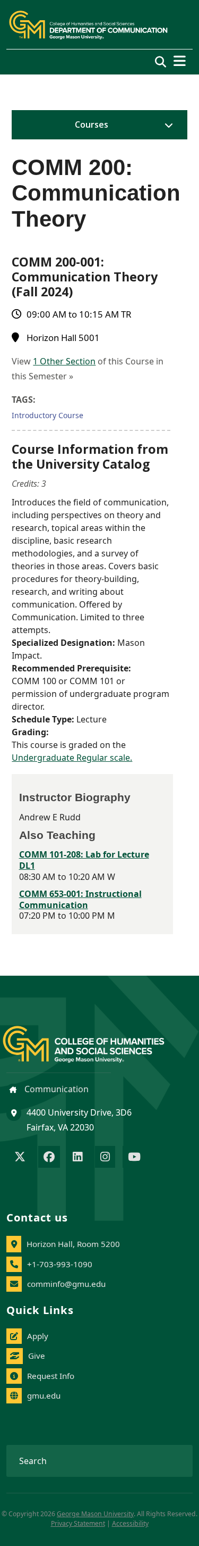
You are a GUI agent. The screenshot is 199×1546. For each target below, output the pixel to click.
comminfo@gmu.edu (66, 1283)
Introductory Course (47, 415)
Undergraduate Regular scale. (72, 757)
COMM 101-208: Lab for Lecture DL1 (84, 860)
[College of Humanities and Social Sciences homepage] (94, 1038)
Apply (37, 1336)
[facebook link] (49, 1157)
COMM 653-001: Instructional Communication (80, 899)
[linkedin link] (77, 1157)
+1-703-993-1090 (59, 1264)
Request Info (50, 1375)
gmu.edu (43, 1395)
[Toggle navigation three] (180, 61)
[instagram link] (105, 1157)
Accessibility (130, 1523)
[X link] (20, 1157)
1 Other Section (64, 361)
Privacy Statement (78, 1523)
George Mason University (95, 1513)
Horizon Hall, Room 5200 (73, 1244)
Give (36, 1355)
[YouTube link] (134, 1157)
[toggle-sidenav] (166, 125)
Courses (91, 124)
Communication (55, 1089)
